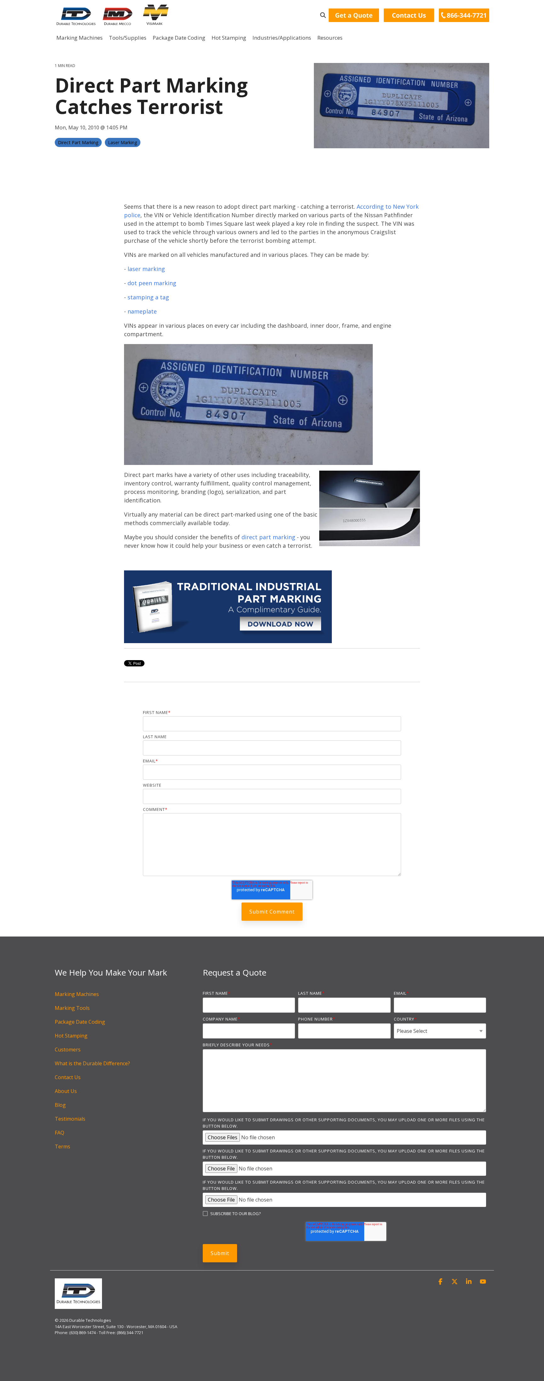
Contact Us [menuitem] (68, 1077)
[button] (441, 1281)
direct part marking (268, 537)
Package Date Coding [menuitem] (80, 1021)
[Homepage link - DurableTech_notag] (78, 1306)
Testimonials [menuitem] (70, 1118)
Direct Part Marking (78, 142)
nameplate (142, 311)
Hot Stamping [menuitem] (71, 1035)
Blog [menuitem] (60, 1104)
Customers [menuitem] (68, 1049)
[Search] (323, 15)
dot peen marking (152, 283)
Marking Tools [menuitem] (72, 1008)
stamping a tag (148, 297)
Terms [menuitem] (62, 1146)
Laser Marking (122, 142)
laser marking (146, 269)
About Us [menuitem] (66, 1091)
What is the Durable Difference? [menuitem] (92, 1063)
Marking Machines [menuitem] (77, 994)
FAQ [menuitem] (59, 1132)
